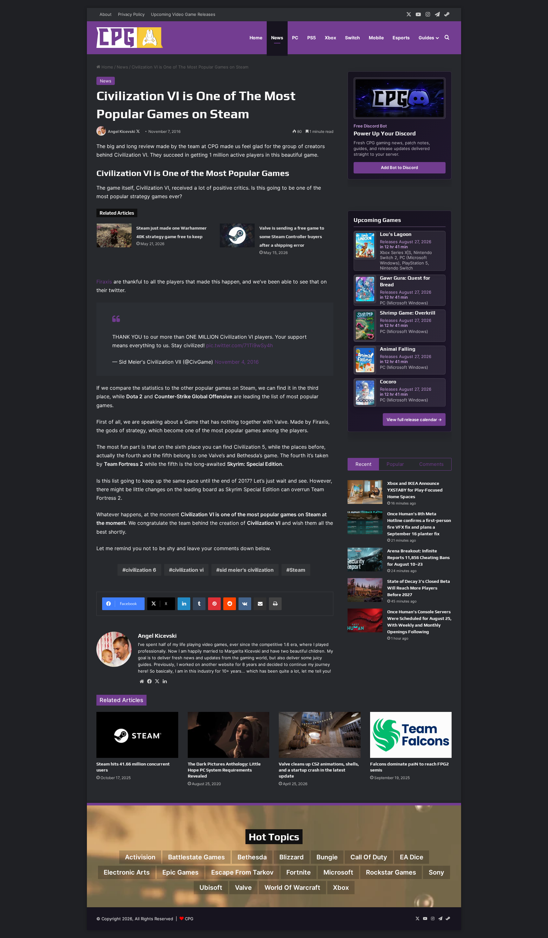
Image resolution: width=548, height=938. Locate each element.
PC (295, 37)
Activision (140, 857)
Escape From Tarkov (242, 872)
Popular (395, 464)
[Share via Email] (260, 603)
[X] (157, 681)
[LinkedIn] (184, 603)
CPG (189, 918)
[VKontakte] (244, 603)
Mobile (376, 37)
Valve (243, 887)
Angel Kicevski (121, 131)
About (106, 14)
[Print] (275, 603)
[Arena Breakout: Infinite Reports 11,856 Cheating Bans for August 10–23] (365, 559)
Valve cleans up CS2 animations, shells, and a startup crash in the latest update (319, 769)
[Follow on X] (138, 131)
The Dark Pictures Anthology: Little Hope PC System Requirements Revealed (224, 769)
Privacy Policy (131, 14)
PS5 (311, 37)
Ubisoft (210, 887)
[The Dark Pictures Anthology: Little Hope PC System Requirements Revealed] (229, 735)
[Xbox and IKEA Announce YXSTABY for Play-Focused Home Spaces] (365, 492)
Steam (297, 570)
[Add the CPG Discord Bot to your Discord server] (400, 98)
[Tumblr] (199, 603)
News (277, 37)
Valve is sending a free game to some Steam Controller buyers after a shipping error (291, 236)
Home (256, 37)
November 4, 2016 (237, 362)
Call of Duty (368, 857)
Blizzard (291, 857)
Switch (352, 37)
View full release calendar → (414, 419)
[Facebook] (149, 681)
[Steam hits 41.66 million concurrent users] (137, 735)
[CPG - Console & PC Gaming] (129, 37)
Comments (431, 464)
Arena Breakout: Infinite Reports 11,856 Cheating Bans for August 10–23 (418, 557)
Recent (363, 464)
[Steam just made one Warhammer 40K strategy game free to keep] (114, 235)
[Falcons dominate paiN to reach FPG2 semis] (411, 735)
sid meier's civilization (246, 570)
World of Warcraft (292, 887)
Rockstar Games (391, 872)
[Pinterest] (214, 603)
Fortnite (298, 872)
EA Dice (411, 857)
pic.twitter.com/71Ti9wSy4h (239, 345)
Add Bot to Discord (399, 167)
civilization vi (188, 570)
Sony (436, 872)
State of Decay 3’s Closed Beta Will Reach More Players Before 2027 (418, 588)
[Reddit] (229, 603)
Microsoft (338, 872)
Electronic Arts (127, 872)
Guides (426, 37)
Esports (401, 37)
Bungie (327, 857)
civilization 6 (141, 570)
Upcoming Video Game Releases (183, 14)
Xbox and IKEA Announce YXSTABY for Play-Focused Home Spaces (415, 490)
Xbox (330, 37)
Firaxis (104, 281)
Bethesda (252, 857)
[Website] (142, 681)
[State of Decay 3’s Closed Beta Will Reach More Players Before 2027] (365, 590)
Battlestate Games (196, 857)
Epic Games (180, 872)
